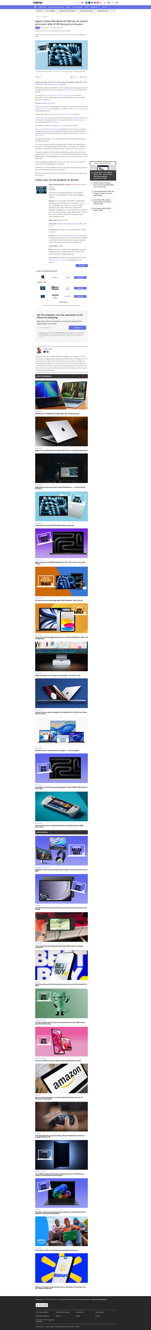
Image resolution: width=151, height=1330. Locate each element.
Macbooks (45, 16)
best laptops (61, 126)
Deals (37, 28)
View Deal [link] (80, 277)
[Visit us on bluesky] (92, 3)
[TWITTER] (45, 352)
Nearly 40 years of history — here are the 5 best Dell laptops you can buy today (104, 185)
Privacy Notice (44, 334)
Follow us (75, 77)
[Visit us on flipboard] (98, 3)
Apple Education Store (42, 109)
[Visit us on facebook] (86, 3)
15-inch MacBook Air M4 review (49, 129)
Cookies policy (99, 1312)
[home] (35, 7)
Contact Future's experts (63, 1312)
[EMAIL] (47, 352)
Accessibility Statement (42, 1316)
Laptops (38, 16)
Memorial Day (53, 122)
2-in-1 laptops (50, 11)
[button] (114, 3)
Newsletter (84, 77)
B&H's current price (76, 109)
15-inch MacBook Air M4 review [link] (69, 236)
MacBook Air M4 (68, 90)
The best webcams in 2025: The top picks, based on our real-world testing (104, 193)
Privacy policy (79, 1312)
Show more (63, 302)
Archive (78, 1316)
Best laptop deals (103, 11)
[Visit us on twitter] (89, 3)
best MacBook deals (79, 120)
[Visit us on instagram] (95, 3)
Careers (97, 1316)
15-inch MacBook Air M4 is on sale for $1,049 (59, 95)
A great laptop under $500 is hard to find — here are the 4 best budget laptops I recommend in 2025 (103, 175)
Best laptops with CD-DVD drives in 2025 (102, 209)
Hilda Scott (45, 27)
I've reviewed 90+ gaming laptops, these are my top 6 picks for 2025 (102, 201)
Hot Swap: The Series (86, 11)
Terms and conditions (42, 1312)
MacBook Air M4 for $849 (64, 114)
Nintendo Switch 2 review (67, 11)
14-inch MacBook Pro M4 (56, 154)
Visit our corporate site (99, 1299)
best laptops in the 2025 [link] (59, 260)
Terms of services (59, 332)
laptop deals (44, 118)
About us (58, 1316)
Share (39, 77)
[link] (41, 190)
